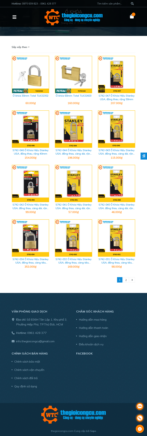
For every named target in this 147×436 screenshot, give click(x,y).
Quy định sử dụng (25, 386)
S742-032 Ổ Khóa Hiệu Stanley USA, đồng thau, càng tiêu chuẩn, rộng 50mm (73, 263)
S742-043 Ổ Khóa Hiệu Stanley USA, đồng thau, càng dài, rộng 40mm (117, 154)
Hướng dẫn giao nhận (93, 336)
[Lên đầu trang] (140, 397)
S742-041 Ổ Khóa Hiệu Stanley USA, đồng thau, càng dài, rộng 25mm (74, 208)
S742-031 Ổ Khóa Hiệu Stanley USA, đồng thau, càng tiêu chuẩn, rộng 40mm (116, 263)
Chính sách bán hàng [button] (30, 353)
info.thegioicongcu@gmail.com (35, 341)
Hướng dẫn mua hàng (92, 319)
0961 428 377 (37, 333)
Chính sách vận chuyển (29, 370)
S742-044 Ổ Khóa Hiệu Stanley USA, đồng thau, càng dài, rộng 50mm (74, 154)
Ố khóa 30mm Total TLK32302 (30, 95)
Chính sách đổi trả (26, 378)
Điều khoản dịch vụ (91, 344)
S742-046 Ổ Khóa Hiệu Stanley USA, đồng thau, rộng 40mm (30, 152)
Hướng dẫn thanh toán (93, 328)
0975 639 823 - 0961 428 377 (39, 3)
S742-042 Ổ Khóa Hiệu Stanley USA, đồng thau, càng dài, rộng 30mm (31, 208)
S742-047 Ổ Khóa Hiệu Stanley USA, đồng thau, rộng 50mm (116, 97)
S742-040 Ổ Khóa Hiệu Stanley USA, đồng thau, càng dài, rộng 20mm (117, 208)
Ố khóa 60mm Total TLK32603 (73, 95)
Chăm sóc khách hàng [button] (95, 311)
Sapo (93, 431)
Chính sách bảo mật (27, 361)
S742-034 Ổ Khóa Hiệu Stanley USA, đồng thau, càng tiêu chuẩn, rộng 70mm (30, 263)
